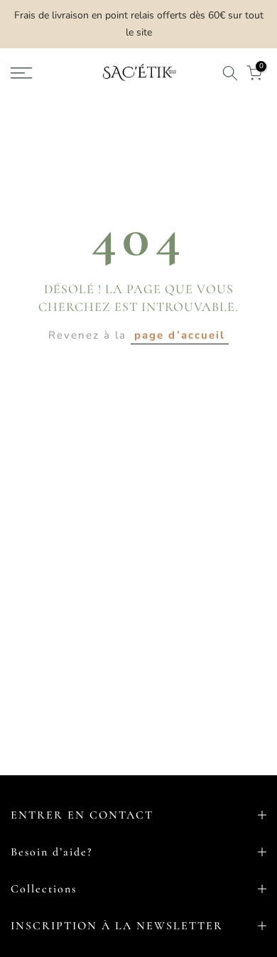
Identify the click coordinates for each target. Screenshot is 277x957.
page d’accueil (179, 335)
